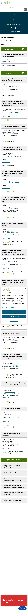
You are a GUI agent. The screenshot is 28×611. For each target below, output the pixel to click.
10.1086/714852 (9, 442)
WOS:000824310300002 (13, 444)
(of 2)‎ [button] (12, 244)
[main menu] (25, 2)
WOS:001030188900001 (13, 393)
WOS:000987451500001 (13, 234)
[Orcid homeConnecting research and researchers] (5, 2)
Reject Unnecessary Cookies (14, 312)
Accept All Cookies (14, 316)
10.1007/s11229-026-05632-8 (12, 88)
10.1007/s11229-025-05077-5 (12, 182)
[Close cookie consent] (25, 288)
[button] (24, 44)
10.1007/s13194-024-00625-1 (12, 340)
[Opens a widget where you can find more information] (22, 608)
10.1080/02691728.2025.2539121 (13, 156)
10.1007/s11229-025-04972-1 (12, 208)
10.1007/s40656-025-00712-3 (12, 112)
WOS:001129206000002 (13, 417)
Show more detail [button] (6, 61)
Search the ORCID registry (7, 7)
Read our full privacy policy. (9, 307)
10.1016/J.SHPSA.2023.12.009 (12, 261)
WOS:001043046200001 (13, 367)
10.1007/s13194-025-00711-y (12, 133)
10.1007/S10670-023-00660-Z (12, 232)
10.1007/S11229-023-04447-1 (12, 416)
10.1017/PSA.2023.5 (10, 392)
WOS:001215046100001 (13, 263)
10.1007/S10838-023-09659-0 (12, 365)
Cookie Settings (14, 321)
